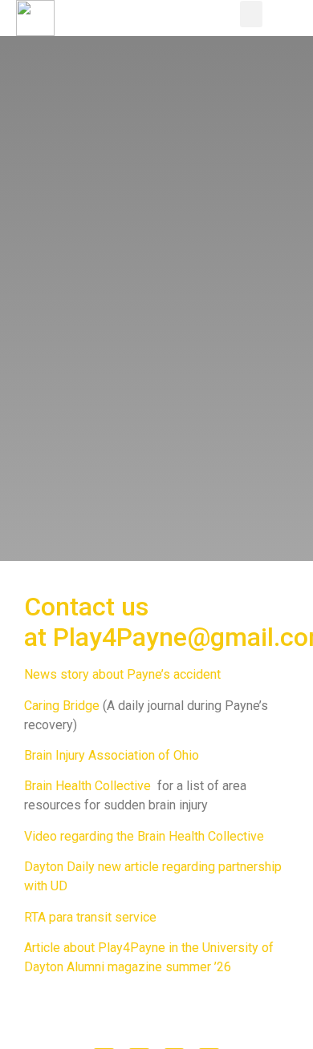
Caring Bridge (62, 705)
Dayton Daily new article (91, 866)
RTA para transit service (90, 917)
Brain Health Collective (87, 785)
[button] (251, 14)
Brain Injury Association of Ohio (111, 755)
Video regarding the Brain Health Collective (144, 836)
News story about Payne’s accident (122, 674)
